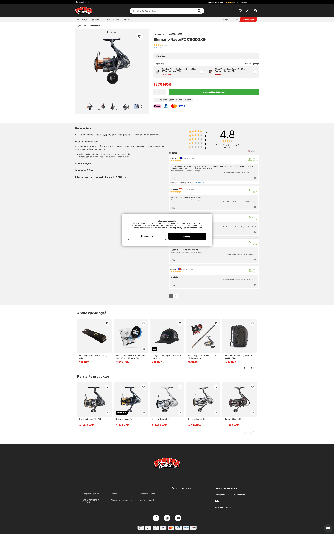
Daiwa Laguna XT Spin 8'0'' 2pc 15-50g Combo (202, 356)
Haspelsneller (95, 26)
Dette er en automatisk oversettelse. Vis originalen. (187, 171)
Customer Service (183, 488)
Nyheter (224, 20)
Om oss (114, 493)
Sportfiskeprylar (199, 183)
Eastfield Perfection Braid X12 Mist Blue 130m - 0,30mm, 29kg (179, 70)
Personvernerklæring (149, 493)
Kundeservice (213, 2)
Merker (235, 20)
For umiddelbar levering (181, 100)
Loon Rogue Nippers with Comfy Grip (93, 356)
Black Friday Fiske (223, 507)
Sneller (85, 26)
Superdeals (249, 20)
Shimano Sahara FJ (124, 419)
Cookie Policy (195, 227)
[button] (239, 2)
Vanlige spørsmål (147, 500)
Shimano (157, 34)
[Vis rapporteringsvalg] (255, 178)
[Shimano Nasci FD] (90, 106)
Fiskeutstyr (82, 20)
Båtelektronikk (97, 20)
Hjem (79, 26)
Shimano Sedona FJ (196, 419)
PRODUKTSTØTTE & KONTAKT (90, 501)
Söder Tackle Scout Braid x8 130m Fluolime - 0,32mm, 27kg (230, 70)
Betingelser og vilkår (90, 493)
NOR (84, 2)
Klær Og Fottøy (113, 20)
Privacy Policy (176, 227)
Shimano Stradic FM (160, 419)
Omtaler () (158, 48)
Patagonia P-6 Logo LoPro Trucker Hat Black (166, 356)
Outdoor (127, 20)
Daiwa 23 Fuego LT (233, 419)
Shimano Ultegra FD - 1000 (91, 419)
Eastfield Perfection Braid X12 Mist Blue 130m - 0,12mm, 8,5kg (130, 356)
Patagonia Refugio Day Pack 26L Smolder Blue (239, 356)
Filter (174, 153)
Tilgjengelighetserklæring (121, 500)
